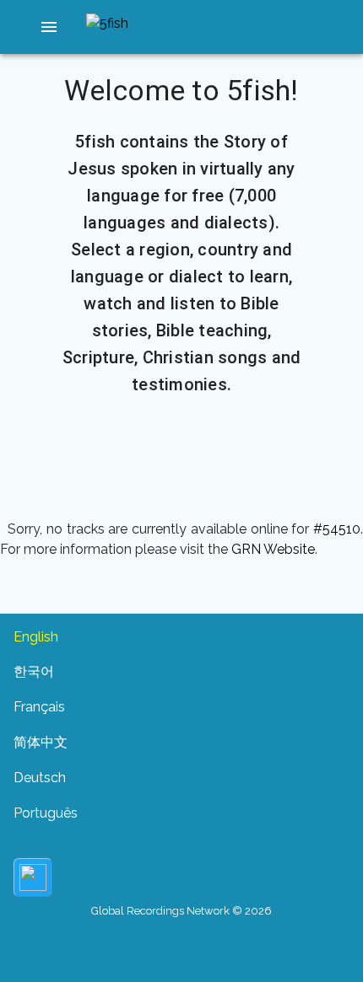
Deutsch (40, 778)
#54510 (336, 529)
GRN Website (273, 549)
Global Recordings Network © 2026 (181, 910)
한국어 (34, 671)
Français (39, 707)
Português (46, 813)
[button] (48, 26)
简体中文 (41, 742)
